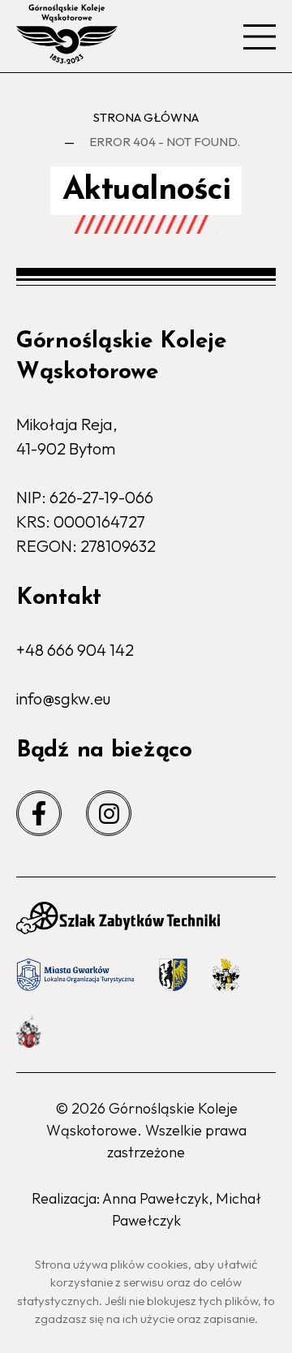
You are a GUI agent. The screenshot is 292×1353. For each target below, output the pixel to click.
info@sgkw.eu (63, 698)
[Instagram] (108, 813)
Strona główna (146, 117)
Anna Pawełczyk (155, 1198)
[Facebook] (39, 813)
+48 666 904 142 (75, 650)
